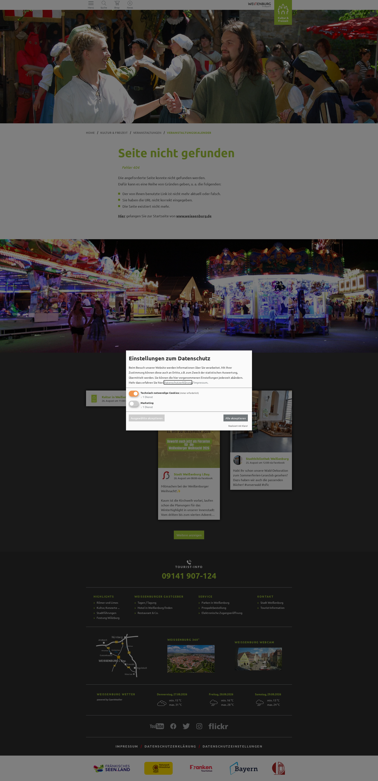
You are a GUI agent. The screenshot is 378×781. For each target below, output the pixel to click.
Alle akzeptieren (235, 418)
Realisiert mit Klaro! (238, 425)
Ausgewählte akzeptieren (147, 418)
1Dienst (147, 397)
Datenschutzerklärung (178, 382)
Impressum (201, 382)
